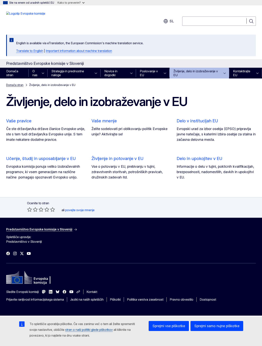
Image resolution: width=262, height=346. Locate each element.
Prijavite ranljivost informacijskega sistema (35, 299)
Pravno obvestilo (181, 299)
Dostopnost (208, 299)
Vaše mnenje (104, 120)
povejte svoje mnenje (80, 210)
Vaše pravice (18, 120)
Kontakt (92, 292)
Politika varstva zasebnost (145, 299)
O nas (34, 73)
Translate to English (29, 51)
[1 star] (29, 209)
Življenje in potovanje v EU (117, 158)
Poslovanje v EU (149, 73)
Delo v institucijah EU (197, 120)
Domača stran (12, 73)
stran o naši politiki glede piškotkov (89, 330)
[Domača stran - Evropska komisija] (25, 19)
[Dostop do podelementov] (44, 73)
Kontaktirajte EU (241, 73)
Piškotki (115, 299)
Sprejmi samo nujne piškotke (216, 326)
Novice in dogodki (110, 73)
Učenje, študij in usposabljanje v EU (41, 158)
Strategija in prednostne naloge (67, 73)
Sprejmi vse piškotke (168, 326)
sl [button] (172, 21)
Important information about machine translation (79, 51)
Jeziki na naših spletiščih (87, 299)
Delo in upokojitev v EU (199, 158)
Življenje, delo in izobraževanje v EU (195, 73)
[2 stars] (32, 209)
